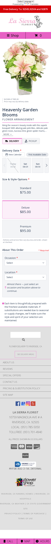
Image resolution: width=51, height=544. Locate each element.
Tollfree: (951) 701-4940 (25, 432)
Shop (15, 35)
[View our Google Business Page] (23, 405)
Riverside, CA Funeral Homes (17, 494)
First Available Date (37, 154)
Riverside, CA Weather (12, 503)
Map (26, 541)
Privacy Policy (13, 513)
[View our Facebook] (18, 405)
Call (9, 541)
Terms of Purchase (34, 513)
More (6, 134)
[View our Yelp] (33, 405)
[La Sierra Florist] (25, 28)
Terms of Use (25, 518)
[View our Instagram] (28, 405)
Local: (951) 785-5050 (25, 427)
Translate (34, 4)
